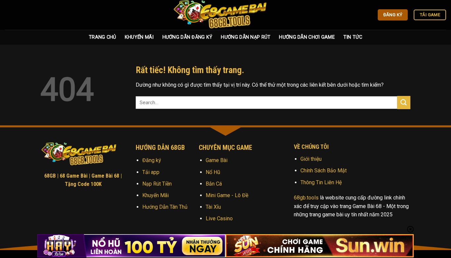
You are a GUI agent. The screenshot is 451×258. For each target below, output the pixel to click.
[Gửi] (403, 102)
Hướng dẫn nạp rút (245, 37)
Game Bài (216, 160)
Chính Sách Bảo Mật (323, 170)
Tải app (150, 172)
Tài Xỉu (213, 207)
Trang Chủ (102, 37)
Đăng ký (151, 160)
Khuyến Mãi (139, 37)
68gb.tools (306, 197)
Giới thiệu (311, 159)
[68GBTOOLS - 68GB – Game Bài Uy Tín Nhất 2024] (225, 15)
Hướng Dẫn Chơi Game (306, 37)
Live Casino (219, 218)
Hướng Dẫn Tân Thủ (165, 207)
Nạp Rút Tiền (157, 184)
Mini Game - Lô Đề (227, 195)
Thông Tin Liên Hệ (321, 182)
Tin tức (352, 37)
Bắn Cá (214, 184)
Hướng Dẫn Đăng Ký (187, 37)
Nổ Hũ (213, 172)
